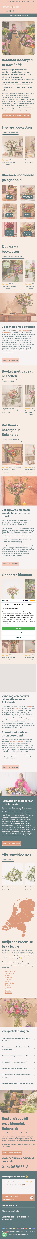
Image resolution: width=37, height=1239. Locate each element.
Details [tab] (30, 604)
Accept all (18, 628)
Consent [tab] (6, 604)
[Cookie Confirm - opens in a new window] (28, 600)
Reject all (18, 637)
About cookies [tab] (18, 604)
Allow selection (18, 633)
